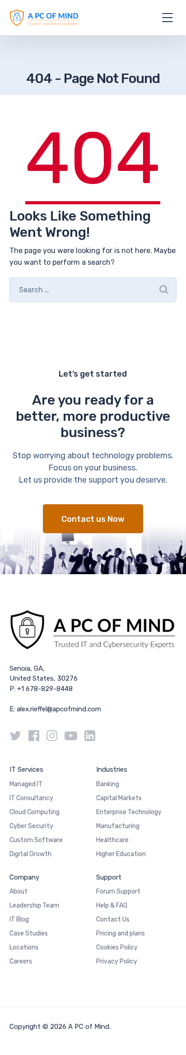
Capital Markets (119, 798)
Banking (107, 784)
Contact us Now (93, 519)
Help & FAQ (111, 905)
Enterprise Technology (129, 812)
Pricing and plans (120, 933)
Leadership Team (34, 905)
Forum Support (118, 891)
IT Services (26, 769)
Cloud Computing (34, 812)
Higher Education (121, 854)
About (18, 891)
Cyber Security (31, 826)
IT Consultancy (31, 798)
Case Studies (28, 933)
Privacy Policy (116, 961)
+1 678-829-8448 (45, 689)
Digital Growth (30, 854)
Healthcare (112, 840)
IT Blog (19, 919)
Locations (23, 947)
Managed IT (25, 784)
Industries (111, 769)
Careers (20, 961)
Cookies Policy (117, 947)
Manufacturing (118, 826)
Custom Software (36, 840)
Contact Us (113, 919)
